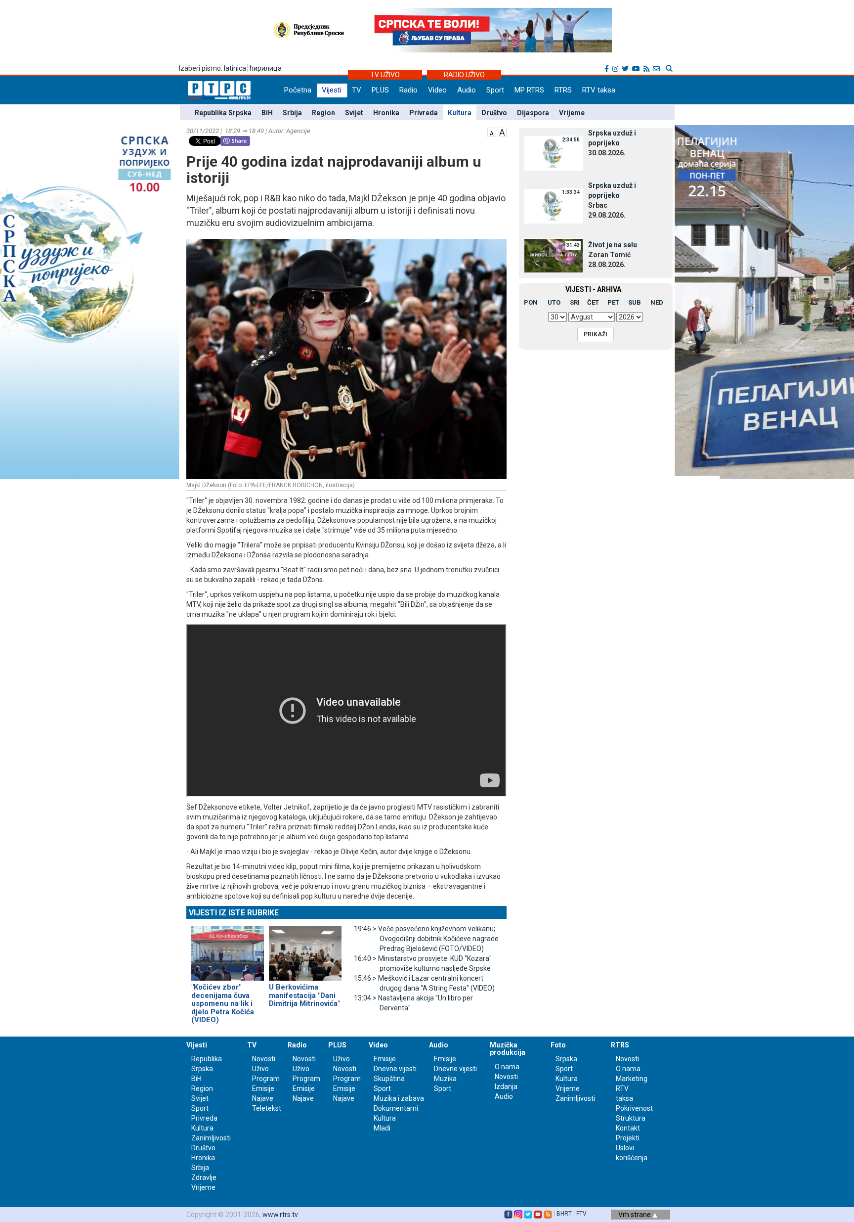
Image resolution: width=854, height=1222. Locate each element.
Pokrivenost (634, 1108)
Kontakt (628, 1128)
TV (356, 90)
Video (437, 90)
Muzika (445, 1079)
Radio (408, 90)
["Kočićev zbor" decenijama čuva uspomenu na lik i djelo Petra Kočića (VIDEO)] (227, 949)
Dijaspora (533, 113)
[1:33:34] (553, 205)
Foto (558, 1045)
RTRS (563, 90)
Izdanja (506, 1086)
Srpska (566, 1059)
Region (323, 113)
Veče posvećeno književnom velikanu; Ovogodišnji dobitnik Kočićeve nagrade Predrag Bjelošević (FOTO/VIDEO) (426, 938)
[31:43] (553, 255)
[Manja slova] (491, 132)
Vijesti (332, 90)
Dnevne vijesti (395, 1069)
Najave (262, 1098)
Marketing (631, 1079)
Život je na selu (612, 245)
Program (266, 1079)
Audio (466, 90)
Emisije (263, 1088)
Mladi (382, 1128)
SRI (575, 302)
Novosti (263, 1059)
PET (613, 302)
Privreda (423, 113)
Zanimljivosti (211, 1138)
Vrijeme (572, 113)
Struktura (630, 1118)
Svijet (354, 113)
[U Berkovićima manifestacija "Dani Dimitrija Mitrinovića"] (305, 949)
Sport (495, 90)
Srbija (292, 113)
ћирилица (266, 68)
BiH (267, 113)
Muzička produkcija (507, 1048)
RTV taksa (598, 90)
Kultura (459, 113)
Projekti (628, 1138)
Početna (297, 90)
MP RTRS (529, 90)
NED (656, 302)
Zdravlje (203, 1177)
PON (531, 302)
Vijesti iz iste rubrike (234, 912)
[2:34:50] (553, 153)
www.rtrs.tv (280, 1215)
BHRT (564, 1213)
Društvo (494, 113)
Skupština (389, 1079)
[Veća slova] (502, 132)
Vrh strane (635, 1215)
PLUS (380, 90)
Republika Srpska (223, 113)
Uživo (260, 1069)
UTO (554, 302)
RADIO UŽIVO (464, 75)
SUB (634, 302)
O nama (507, 1067)
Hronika (386, 113)
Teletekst (266, 1108)
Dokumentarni (396, 1108)
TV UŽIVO (385, 75)
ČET (593, 302)
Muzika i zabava (399, 1098)
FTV (581, 1213)
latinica (235, 68)
